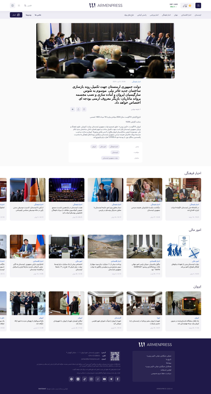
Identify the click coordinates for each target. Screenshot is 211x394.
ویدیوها (28, 15)
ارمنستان (198, 15)
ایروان (94, 146)
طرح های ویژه (129, 15)
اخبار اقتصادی (186, 15)
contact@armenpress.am (90, 359)
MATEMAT (42, 389)
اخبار (14, 15)
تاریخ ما (168, 359)
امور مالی (103, 146)
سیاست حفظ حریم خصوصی (161, 373)
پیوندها (168, 363)
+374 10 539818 (94, 356)
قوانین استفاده (166, 370)
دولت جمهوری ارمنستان (110, 158)
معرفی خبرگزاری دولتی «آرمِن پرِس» (159, 356)
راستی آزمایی (141, 15)
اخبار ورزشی (154, 15)
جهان (176, 15)
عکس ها (38, 15)
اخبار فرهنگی (166, 15)
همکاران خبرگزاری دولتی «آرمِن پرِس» (158, 366)
